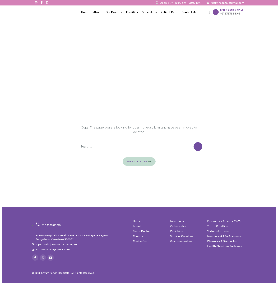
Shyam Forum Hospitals (55, 273)
